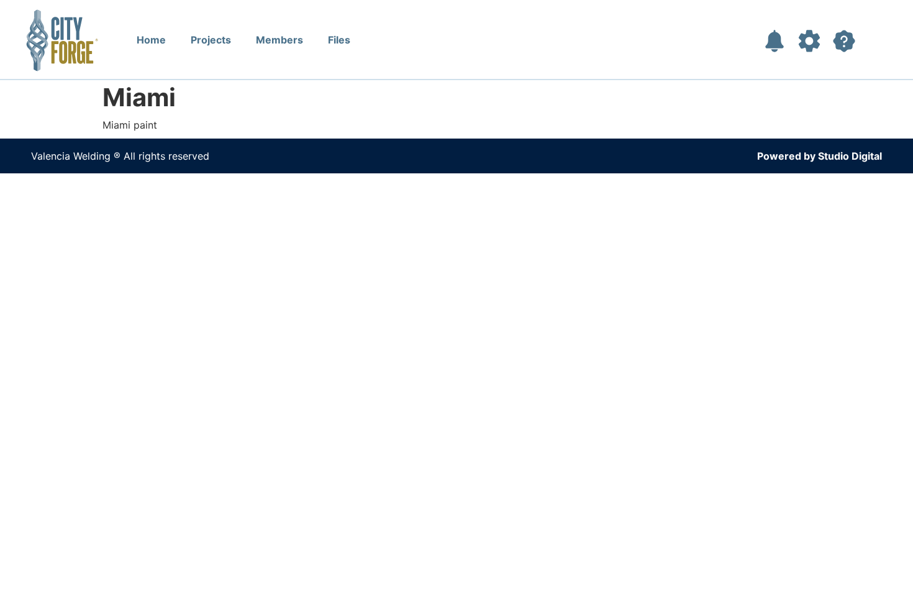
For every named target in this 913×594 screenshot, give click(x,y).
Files (339, 40)
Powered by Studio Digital (819, 156)
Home (151, 40)
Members (279, 40)
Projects (211, 40)
